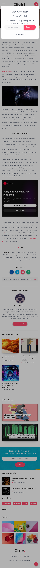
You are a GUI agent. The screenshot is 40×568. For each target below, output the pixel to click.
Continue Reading (20, 34)
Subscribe (29, 27)
